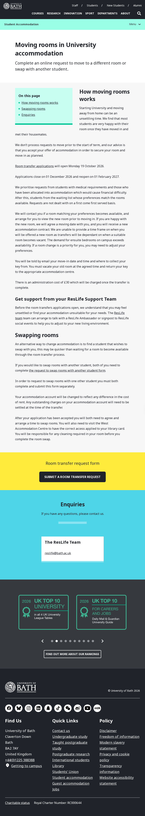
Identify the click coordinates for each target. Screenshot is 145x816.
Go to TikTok (58, 708)
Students (92, 5)
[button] (42, 641)
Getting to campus (26, 766)
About (125, 13)
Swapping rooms (33, 109)
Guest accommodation (70, 783)
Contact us (61, 730)
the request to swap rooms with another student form (67, 370)
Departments (107, 13)
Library (58, 766)
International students (70, 760)
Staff (75, 5)
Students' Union (65, 771)
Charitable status (17, 803)
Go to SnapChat (48, 708)
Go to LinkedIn (38, 708)
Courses (38, 13)
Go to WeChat (68, 708)
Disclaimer (108, 730)
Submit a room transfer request (72, 477)
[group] (44, 612)
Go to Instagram (28, 708)
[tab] (52, 641)
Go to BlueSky (18, 708)
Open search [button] (139, 13)
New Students (115, 5)
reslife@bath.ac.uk (58, 553)
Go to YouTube (87, 708)
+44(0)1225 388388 (20, 760)
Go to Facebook (9, 708)
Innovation (73, 13)
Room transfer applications (34, 166)
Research (53, 13)
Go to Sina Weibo (77, 708)
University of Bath (13, 6)
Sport (89, 13)
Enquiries (28, 115)
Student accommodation (72, 777)
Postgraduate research (71, 754)
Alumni (137, 5)
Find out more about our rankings (72, 654)
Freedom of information (119, 736)
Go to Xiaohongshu (97, 708)
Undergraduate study (69, 736)
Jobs (55, 789)
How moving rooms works (40, 103)
